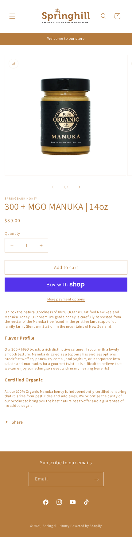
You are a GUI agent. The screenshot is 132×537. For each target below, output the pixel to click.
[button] (12, 16)
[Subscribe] (96, 479)
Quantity (12, 233)
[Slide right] (79, 187)
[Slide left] (52, 187)
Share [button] (17, 422)
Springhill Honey (56, 526)
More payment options (66, 299)
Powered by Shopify (86, 526)
